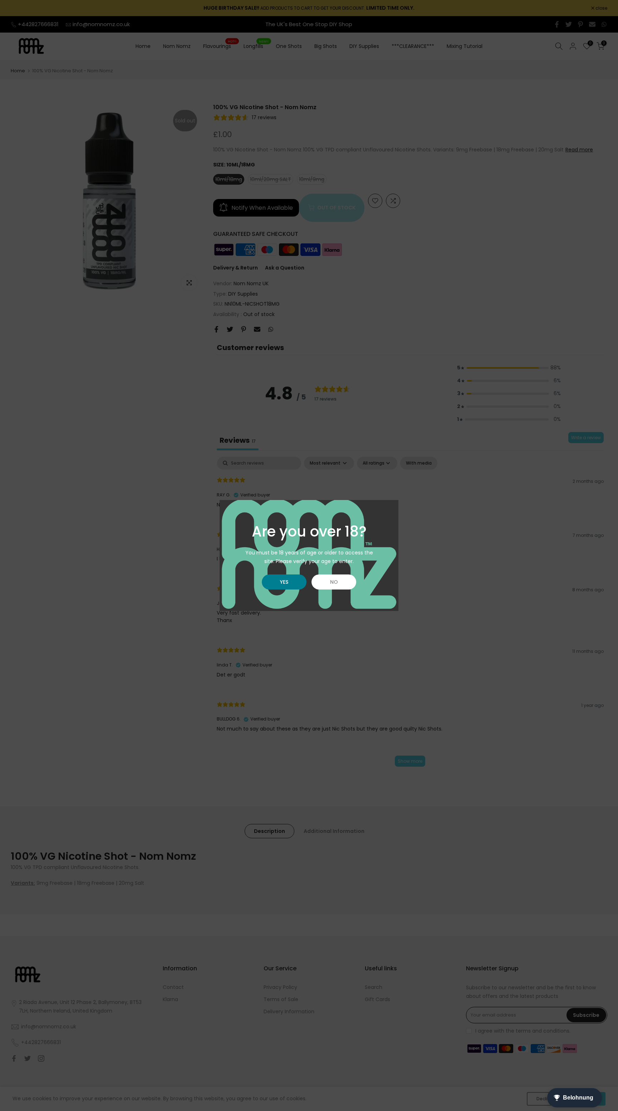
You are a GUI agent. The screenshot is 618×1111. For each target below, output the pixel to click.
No (334, 582)
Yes (284, 582)
